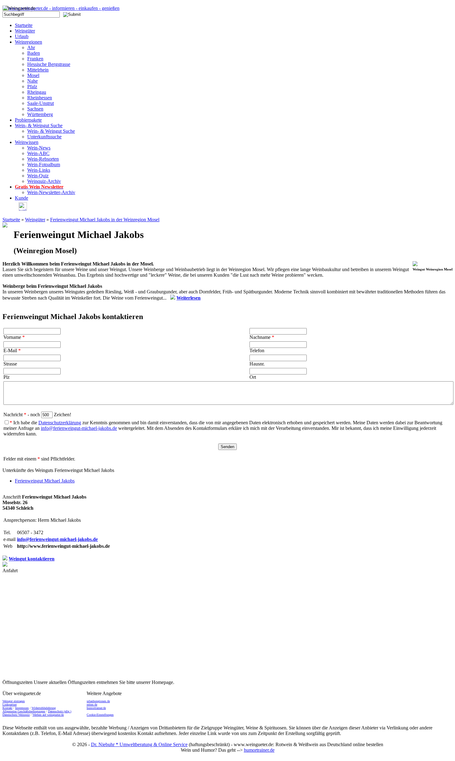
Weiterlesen (188, 298)
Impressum (22, 708)
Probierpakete (28, 120)
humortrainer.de (96, 708)
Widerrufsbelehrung (44, 708)
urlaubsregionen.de (98, 701)
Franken (35, 58)
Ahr (31, 47)
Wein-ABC (38, 153)
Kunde (21, 198)
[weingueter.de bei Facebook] (21, 209)
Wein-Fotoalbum (43, 164)
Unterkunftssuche (44, 136)
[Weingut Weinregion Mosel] (415, 264)
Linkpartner (9, 704)
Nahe (32, 81)
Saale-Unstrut (40, 103)
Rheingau (36, 92)
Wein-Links (38, 170)
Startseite (23, 25)
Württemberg (40, 114)
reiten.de (92, 704)
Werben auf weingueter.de (48, 714)
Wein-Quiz (38, 175)
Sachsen (35, 108)
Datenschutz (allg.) (59, 711)
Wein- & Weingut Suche (39, 125)
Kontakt (7, 708)
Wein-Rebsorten (43, 159)
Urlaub (21, 36)
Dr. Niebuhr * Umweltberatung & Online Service (139, 744)
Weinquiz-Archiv (44, 181)
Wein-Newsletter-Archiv (51, 192)
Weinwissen (26, 142)
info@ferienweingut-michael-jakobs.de (79, 428)
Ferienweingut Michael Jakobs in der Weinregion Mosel (104, 219)
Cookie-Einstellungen (100, 714)
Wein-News (38, 147)
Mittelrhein (38, 69)
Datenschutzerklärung (59, 422)
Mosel (33, 75)
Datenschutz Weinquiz (16, 714)
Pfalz (32, 86)
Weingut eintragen (13, 701)
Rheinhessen (39, 97)
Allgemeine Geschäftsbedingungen (23, 711)
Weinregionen (28, 42)
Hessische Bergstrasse (48, 64)
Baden (33, 53)
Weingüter (25, 30)
